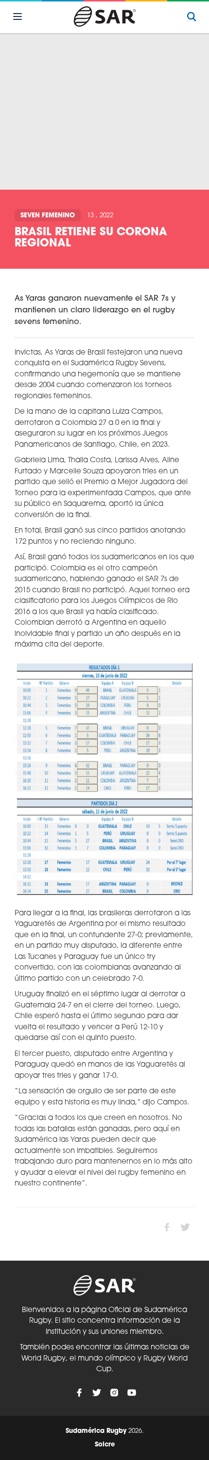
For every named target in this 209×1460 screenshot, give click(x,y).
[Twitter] (96, 1392)
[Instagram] (114, 1392)
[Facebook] (79, 1392)
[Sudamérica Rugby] (104, 16)
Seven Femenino (47, 215)
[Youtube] (131, 1392)
